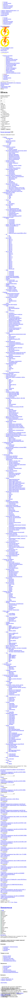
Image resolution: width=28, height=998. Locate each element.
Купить (2, 777)
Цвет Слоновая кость (13, 736)
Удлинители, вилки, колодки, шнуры (14, 684)
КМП (10, 654)
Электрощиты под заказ (8, 959)
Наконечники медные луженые (16, 426)
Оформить (18, 82)
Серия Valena (12, 704)
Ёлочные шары (12, 475)
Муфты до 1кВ (12, 288)
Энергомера (11, 668)
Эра (9, 139)
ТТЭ (10, 369)
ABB (7, 305)
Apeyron (11, 494)
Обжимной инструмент (14, 156)
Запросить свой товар (8, 958)
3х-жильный (11, 220)
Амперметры (12, 170)
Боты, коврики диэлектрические (16, 176)
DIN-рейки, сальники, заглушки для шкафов (16, 648)
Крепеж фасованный (13, 412)
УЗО (10, 340)
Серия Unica (11, 721)
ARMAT (11, 331)
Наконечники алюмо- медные (15, 425)
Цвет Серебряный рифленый (15, 734)
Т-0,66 (10, 367)
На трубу (11, 512)
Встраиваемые (12, 618)
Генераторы (8, 443)
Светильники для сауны (11, 457)
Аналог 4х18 (12, 521)
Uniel (10, 143)
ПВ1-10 (10, 244)
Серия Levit (11, 698)
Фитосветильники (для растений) (16, 532)
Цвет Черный (12, 737)
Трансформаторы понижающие (13, 356)
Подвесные (11, 513)
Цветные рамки (12, 740)
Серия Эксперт (12, 753)
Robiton (10, 682)
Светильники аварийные (12, 455)
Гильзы (10, 422)
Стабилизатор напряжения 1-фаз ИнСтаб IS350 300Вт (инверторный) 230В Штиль (13, 772)
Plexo (10, 748)
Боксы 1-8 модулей (10, 646)
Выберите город (9, 47)
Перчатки (11, 181)
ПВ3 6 (10, 260)
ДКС (10, 196)
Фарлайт (11, 499)
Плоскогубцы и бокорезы (14, 167)
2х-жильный (11, 219)
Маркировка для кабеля (11, 289)
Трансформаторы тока (11, 363)
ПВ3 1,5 (10, 256)
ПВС (7, 270)
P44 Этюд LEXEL (13, 747)
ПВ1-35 (10, 247)
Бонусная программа (8, 5)
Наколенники (12, 179)
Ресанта (10, 452)
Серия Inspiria (12, 709)
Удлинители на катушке (14, 694)
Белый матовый (12, 741)
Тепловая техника (10, 569)
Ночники (8, 500)
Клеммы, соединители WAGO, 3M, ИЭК (15, 398)
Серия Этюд (11, 723)
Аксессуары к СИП (13, 281)
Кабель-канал (9, 193)
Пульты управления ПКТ (14, 323)
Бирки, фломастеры (13, 291)
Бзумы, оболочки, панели (12, 645)
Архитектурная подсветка (15, 522)
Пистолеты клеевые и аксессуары (16, 187)
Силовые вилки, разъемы (12, 676)
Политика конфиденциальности (10, 972)
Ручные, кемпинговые (14, 609)
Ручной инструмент (10, 161)
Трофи (10, 600)
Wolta (10, 495)
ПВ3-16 (10, 262)
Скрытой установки (13, 295)
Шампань (11, 742)
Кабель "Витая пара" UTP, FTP (13, 224)
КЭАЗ (7, 371)
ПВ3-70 (10, 267)
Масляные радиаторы (14, 571)
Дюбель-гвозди (12, 411)
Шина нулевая (12, 438)
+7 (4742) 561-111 (5, 52)
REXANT (11, 380)
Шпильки (11, 409)
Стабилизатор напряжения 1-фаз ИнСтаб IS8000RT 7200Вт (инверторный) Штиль (12, 896)
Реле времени (12, 345)
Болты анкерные (12, 410)
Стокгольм (11, 758)
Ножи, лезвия (12, 153)
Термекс (11, 588)
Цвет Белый (11, 726)
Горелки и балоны (13, 149)
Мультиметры (12, 174)
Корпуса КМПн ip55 (13, 633)
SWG (10, 556)
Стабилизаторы (9, 448)
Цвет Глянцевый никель (14, 729)
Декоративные (12, 607)
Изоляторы (11, 437)
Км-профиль (11, 203)
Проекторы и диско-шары (15, 473)
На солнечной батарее (14, 511)
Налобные (11, 608)
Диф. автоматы (12, 336)
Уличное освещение (10, 550)
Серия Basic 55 (12, 697)
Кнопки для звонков (10, 140)
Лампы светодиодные (14, 490)
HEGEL (10, 299)
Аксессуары (11, 561)
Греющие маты (12, 566)
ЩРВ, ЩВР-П (12, 656)
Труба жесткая (12, 212)
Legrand (10, 195)
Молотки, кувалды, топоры (15, 165)
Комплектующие (13, 214)
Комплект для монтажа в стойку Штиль (10, 798)
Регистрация (6, 967)
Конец (15, 902)
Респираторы (12, 182)
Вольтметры (11, 171)
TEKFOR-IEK (12, 644)
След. (12, 902)
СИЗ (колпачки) (12, 404)
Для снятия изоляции (14, 151)
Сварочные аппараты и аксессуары (14, 191)
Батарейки (8, 592)
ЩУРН (10, 660)
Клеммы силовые (13, 395)
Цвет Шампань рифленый (15, 739)
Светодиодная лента (10, 542)
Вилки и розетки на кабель (15, 686)
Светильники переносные (12, 505)
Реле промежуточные (14, 325)
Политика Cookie (14, 996)
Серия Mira (11, 712)
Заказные (11, 357)
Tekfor (10, 382)
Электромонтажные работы (9, 960)
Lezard (7, 710)
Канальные (11, 579)
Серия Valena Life (13, 707)
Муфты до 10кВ (12, 287)
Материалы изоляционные (12, 417)
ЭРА (10, 387)
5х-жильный (11, 223)
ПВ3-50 (10, 266)
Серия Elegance (12, 755)
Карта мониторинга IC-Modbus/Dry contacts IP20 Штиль (13, 879)
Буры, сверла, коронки (14, 185)
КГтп (10, 236)
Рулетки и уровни (10, 160)
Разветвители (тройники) (14, 691)
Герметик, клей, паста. (11, 374)
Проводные (8, 142)
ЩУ (10, 629)
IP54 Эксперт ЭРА (13, 746)
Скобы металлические (14, 208)
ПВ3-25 (10, 263)
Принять (25, 991)
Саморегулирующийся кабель (15, 564)
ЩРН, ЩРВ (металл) (13, 628)
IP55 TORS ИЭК (12, 751)
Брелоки (11, 606)
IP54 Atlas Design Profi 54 (14, 750)
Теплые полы (9, 560)
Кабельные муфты (10, 286)
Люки (7, 303)
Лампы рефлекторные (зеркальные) (17, 489)
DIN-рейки (11, 649)
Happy (10, 761)
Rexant (10, 400)
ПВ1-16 (10, 245)
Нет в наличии (4, 800)
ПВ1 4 (10, 241)
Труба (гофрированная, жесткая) (13, 209)
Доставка (5, 2)
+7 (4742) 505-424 (5, 13)
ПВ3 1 (10, 255)
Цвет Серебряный (13, 732)
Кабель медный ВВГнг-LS (12, 225)
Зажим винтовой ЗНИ (14, 394)
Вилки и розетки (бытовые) (15, 678)
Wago (10, 401)
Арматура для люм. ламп (14, 460)
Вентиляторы (9, 577)
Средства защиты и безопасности (13, 175)
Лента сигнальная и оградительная (14, 416)
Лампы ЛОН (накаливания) (15, 486)
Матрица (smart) (12, 666)
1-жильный (11, 227)
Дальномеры (12, 172)
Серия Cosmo (12, 699)
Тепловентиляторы (13, 572)
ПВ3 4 (10, 259)
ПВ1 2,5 (10, 240)
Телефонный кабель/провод (12, 276)
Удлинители (11, 693)
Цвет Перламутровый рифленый (16, 730)
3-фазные (8, 670)
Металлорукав (9, 204)
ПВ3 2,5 (10, 257)
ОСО (10, 359)
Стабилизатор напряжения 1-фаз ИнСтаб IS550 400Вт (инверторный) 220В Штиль (13, 790)
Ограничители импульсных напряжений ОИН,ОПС (15, 318)
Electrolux (11, 586)
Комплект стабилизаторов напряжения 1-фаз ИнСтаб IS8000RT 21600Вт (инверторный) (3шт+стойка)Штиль (13, 804)
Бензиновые (11, 444)
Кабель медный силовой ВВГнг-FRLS (17, 233)
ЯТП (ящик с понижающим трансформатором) (15, 362)
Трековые (11, 531)
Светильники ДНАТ (13, 552)
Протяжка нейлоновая (14, 155)
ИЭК (10, 197)
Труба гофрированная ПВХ (15, 211)
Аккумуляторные (13, 604)
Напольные (11, 580)
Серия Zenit (11, 700)
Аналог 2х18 (12, 518)
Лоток (7, 199)
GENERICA (11, 313)
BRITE (10, 763)
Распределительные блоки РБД (16, 324)
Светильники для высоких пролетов (17, 528)
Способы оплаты (7, 3)
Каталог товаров (7, 955)
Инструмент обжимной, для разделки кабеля (16, 150)
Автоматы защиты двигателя (15, 347)
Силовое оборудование (14, 329)
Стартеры (11, 469)
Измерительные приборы (12, 169)
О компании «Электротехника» (10, 946)
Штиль (10, 449)
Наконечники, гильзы (11, 421)
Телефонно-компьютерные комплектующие (16, 435)
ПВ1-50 (10, 249)
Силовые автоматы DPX (14, 339)
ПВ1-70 (10, 250)
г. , (7, 978)
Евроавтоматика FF (10, 341)
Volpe (10, 492)
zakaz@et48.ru (4, 50)
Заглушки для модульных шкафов (16, 651)
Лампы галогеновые (13, 480)
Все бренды (3, 935)
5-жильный (11, 231)
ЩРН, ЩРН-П (12, 657)
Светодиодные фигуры (14, 474)
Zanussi (10, 587)
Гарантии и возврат (7, 7)
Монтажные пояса (13, 177)
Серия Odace (12, 719)
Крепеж (8, 407)
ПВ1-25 (10, 246)
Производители (6, 907)
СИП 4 (10, 282)
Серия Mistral (12, 613)
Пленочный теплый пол (14, 563)
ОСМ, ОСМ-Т (12, 358)
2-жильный (11, 228)
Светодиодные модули (14, 543)
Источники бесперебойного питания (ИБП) (16, 447)
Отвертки (11, 166)
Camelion (11, 593)
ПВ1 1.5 (10, 239)
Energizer (11, 596)
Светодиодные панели (14, 529)
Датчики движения (13, 462)
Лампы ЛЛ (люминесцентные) (16, 485)
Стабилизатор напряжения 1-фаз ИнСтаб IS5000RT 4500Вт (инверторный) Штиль (12, 874)
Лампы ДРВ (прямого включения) (17, 483)
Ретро (10, 731)
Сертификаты (6, 949)
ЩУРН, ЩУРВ (12, 630)
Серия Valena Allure (13, 705)
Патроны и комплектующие (15, 468)
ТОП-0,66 (11, 368)
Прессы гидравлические (14, 158)
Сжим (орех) (12, 396)
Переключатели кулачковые (15, 320)
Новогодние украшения (11, 470)
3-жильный (11, 229)
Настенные (11, 507)
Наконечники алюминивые (15, 423)
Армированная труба (13, 213)
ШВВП (7, 284)
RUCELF (11, 453)
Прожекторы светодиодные (12, 491)
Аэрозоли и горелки (10, 147)
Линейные (11, 523)
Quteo (10, 708)
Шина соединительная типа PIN (16, 441)
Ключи (10, 164)
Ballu (10, 585)
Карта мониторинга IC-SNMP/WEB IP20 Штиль (12, 884)
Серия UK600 (12, 614)
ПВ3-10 (10, 261)
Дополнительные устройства (15, 314)
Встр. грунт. (11, 508)
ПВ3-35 (10, 265)
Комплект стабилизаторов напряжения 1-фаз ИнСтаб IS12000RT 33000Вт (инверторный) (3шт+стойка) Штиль (14, 811)
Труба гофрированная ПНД (15, 215)
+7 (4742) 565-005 (5, 49)
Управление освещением (12, 555)
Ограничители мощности (15, 342)
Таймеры (11, 330)
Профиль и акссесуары (14, 545)
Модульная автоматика (14, 308)
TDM (7, 624)
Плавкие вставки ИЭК (14, 321)
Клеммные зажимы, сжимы (12, 391)
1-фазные (8, 665)
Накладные (11, 619)
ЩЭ (10, 641)
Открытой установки (14, 294)
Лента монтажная (13, 414)
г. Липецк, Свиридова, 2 (6, 11)
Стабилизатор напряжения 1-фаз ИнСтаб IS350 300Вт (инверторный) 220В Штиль (13, 781)
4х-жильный (11, 222)
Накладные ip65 (12, 620)
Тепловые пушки (13, 575)
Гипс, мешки (9, 389)
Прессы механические (14, 159)
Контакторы (11, 307)
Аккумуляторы (12, 597)
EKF (7, 662)
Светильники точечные (11, 533)
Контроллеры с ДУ (13, 549)
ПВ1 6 (10, 243)
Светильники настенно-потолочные (17, 527)
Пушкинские (12, 515)
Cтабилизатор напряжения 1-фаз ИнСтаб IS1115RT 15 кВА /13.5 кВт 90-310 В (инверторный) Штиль (13, 890)
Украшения (11, 476)
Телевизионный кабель (11, 283)
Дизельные (11, 446)
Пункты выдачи (7, 8)
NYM (7, 218)
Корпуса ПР (11, 634)
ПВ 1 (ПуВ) (8, 238)
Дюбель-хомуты (12, 384)
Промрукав (11, 388)
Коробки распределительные (12, 293)
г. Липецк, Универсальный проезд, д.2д (10, 10)
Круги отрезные (12, 186)
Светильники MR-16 (13, 540)
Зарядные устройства (11, 601)
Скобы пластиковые (13, 415)
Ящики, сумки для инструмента (13, 190)
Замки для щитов (13, 643)
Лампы (7, 478)
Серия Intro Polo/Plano (14, 756)
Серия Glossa (12, 716)
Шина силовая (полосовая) (15, 439)
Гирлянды (11, 471)
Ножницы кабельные (14, 154)
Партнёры (5, 948)
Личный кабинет (7, 966)
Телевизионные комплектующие (13, 433)
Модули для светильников (15, 517)
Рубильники (11, 310)
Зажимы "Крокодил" (13, 163)
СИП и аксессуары (10, 279)
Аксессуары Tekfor (13, 617)
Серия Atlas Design (13, 714)
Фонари (8, 602)
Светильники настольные (12, 501)
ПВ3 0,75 (11, 254)
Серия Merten (12, 718)
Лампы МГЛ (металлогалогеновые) (17, 488)
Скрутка (11, 405)
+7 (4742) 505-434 (5, 14)
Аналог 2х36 (12, 520)
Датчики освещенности (14, 463)
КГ (6, 234)
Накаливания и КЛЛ (13, 502)
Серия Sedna (11, 720)
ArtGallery (11, 724)
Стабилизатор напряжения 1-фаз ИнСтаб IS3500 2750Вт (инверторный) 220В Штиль (14, 830)
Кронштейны (12, 467)
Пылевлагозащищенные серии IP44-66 (15, 744)
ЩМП (10, 625)
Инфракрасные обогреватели (15, 576)
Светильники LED (13, 534)
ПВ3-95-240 (11, 268)
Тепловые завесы (13, 574)
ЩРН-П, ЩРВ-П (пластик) (15, 627)
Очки (10, 180)
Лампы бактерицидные (14, 479)
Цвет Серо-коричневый (14, 735)
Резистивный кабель (13, 568)
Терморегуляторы (13, 565)
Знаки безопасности (10, 375)
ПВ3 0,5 (10, 252)
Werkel (7, 725)
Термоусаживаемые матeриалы (16, 419)
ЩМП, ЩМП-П (12, 655)
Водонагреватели (10, 582)
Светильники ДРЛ (13, 553)
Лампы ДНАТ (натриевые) (15, 481)
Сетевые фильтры (13, 692)
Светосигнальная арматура (15, 327)
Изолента (11, 420)
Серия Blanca (12, 715)
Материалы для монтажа (11, 183)
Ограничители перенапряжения (16, 343)
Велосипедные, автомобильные (16, 603)
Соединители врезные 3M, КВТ (16, 406)
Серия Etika (11, 703)
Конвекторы (11, 570)
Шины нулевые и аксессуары (13, 436)
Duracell (10, 595)
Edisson (10, 590)
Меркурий (11, 667)
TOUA (7, 390)
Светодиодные (12, 504)
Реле (10, 309)
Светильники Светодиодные (12, 516)
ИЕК (10, 207)
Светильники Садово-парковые (13, 506)
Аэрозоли (11, 148)
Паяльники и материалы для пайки (17, 188)
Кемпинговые (12, 510)
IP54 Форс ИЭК (12, 745)
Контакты (5, 4)
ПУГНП (8, 278)
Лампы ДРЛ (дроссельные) (15, 484)
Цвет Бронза (11, 728)
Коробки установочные (11, 297)
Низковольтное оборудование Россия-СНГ (16, 352)
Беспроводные (9, 138)
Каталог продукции (5, 132)
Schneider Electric (13, 300)
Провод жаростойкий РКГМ (12, 277)
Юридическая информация (9, 971)
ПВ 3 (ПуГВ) (9, 251)
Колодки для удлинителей (15, 689)
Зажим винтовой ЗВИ (14, 393)
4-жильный (11, 230)
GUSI (10, 298)
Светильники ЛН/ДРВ (14, 554)
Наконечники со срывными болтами (17, 432)
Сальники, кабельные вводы (15, 650)
